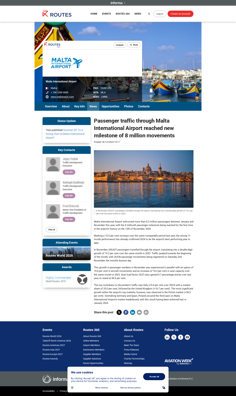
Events (106, 13)
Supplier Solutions (92, 358)
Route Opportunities (93, 363)
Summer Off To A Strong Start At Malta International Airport (65, 134)
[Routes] (57, 14)
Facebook (125, 312)
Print (146, 312)
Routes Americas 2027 (54, 345)
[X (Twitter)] (173, 337)
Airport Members (91, 345)
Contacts (144, 106)
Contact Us (129, 340)
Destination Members (93, 349)
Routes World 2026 (52, 336)
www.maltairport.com (62, 96)
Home (94, 13)
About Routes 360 (92, 336)
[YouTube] (187, 337)
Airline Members (91, 340)
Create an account (180, 13)
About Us (128, 336)
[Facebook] (180, 337)
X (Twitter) (119, 312)
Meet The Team (131, 345)
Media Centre (130, 354)
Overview (51, 106)
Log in (160, 13)
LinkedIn (132, 312)
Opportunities (110, 106)
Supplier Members (92, 354)
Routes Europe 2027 (53, 354)
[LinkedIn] (167, 337)
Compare (119, 45)
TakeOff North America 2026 (57, 340)
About (66, 106)
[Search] (149, 14)
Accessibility (49, 391)
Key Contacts (66, 150)
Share (135, 45)
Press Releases (131, 349)
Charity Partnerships (134, 358)
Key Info (79, 106)
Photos (128, 106)
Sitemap (128, 363)
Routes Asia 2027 (51, 349)
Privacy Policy (67, 391)
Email (139, 312)
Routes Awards (50, 358)
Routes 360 (123, 13)
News (138, 13)
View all (51, 230)
